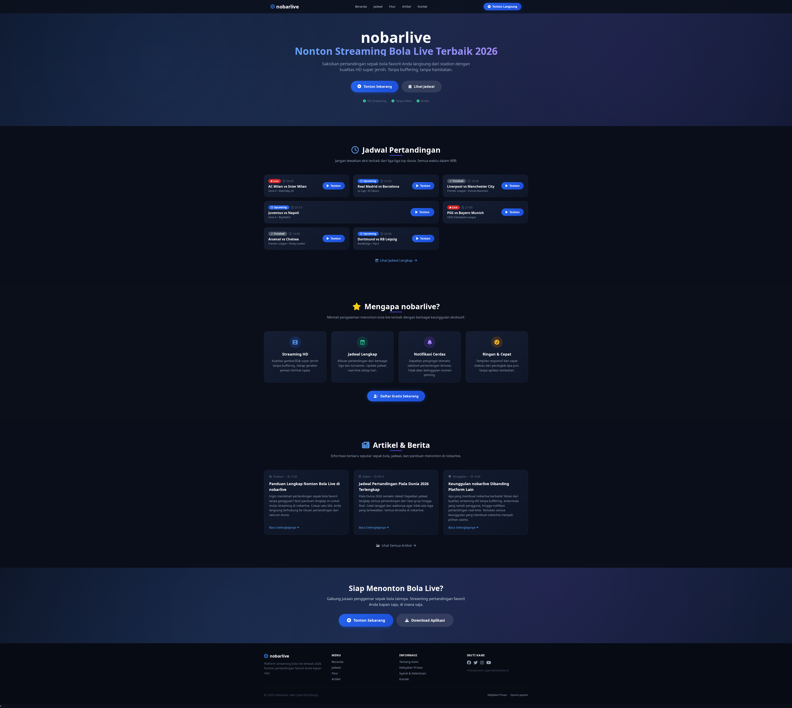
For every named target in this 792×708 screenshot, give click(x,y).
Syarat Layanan (519, 695)
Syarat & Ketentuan (412, 673)
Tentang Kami (408, 662)
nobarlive (279, 656)
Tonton (336, 186)
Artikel (406, 6)
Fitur (392, 6)
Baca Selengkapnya (282, 527)
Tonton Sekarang (378, 86)
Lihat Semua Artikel (397, 545)
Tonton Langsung (504, 6)
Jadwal (378, 6)
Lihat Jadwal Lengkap (396, 260)
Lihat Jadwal (424, 86)
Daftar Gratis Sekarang (399, 396)
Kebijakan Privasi (411, 667)
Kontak (422, 6)
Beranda (361, 6)
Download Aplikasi (428, 620)
